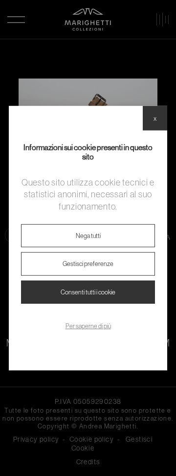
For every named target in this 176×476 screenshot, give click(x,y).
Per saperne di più (88, 326)
